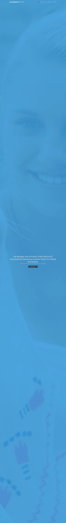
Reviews (17, 2)
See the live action (32, 266)
